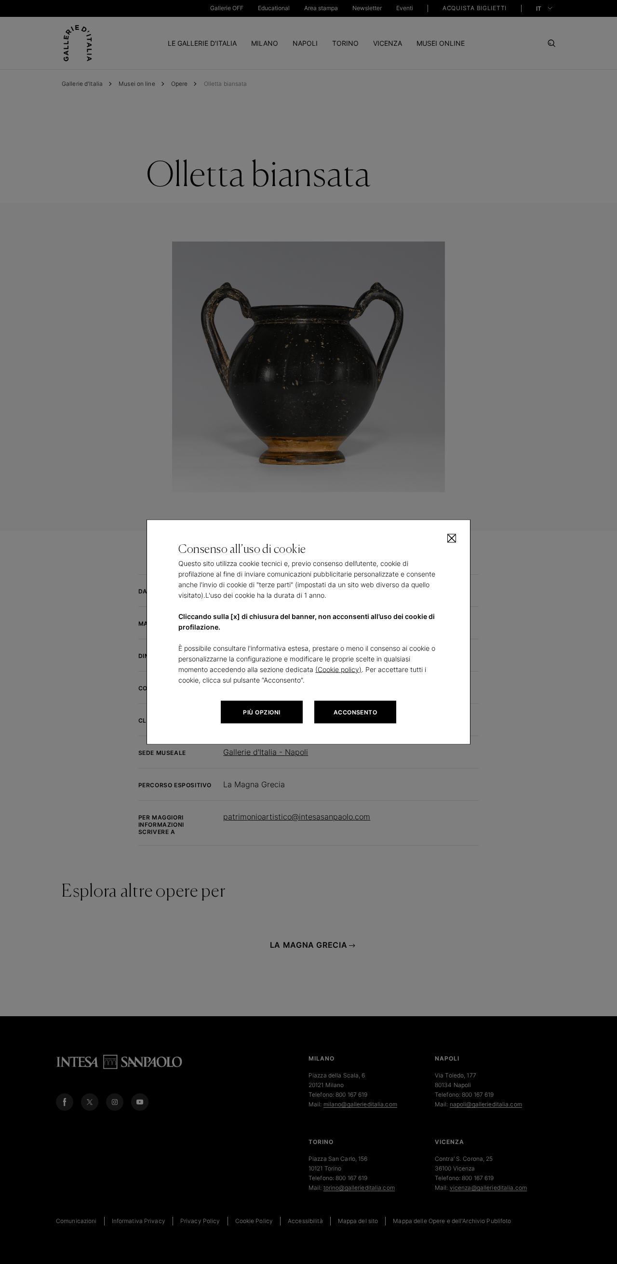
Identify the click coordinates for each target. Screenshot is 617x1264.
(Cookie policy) (338, 669)
